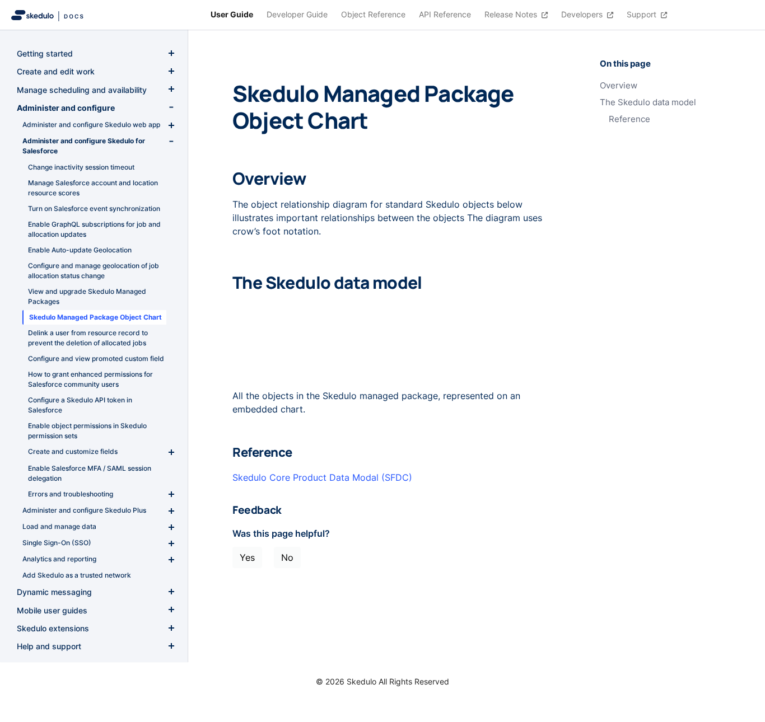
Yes (247, 557)
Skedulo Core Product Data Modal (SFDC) (322, 477)
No (287, 557)
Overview (618, 86)
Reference (629, 119)
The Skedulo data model (648, 102)
